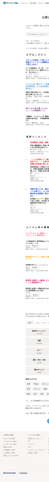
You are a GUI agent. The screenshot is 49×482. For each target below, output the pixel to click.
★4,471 (32, 175)
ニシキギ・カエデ (32, 74)
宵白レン (33, 205)
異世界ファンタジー (40, 77)
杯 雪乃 (28, 292)
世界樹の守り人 (31, 265)
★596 (28, 123)
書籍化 (37, 101)
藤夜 (27, 120)
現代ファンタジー (36, 209)
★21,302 (28, 295)
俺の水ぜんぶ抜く (36, 149)
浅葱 (36, 243)
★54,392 (29, 77)
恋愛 (41, 123)
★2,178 (32, 207)
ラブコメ (44, 101)
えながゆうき (43, 265)
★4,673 (28, 267)
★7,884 (28, 246)
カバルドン (39, 173)
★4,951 (32, 152)
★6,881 (28, 101)
